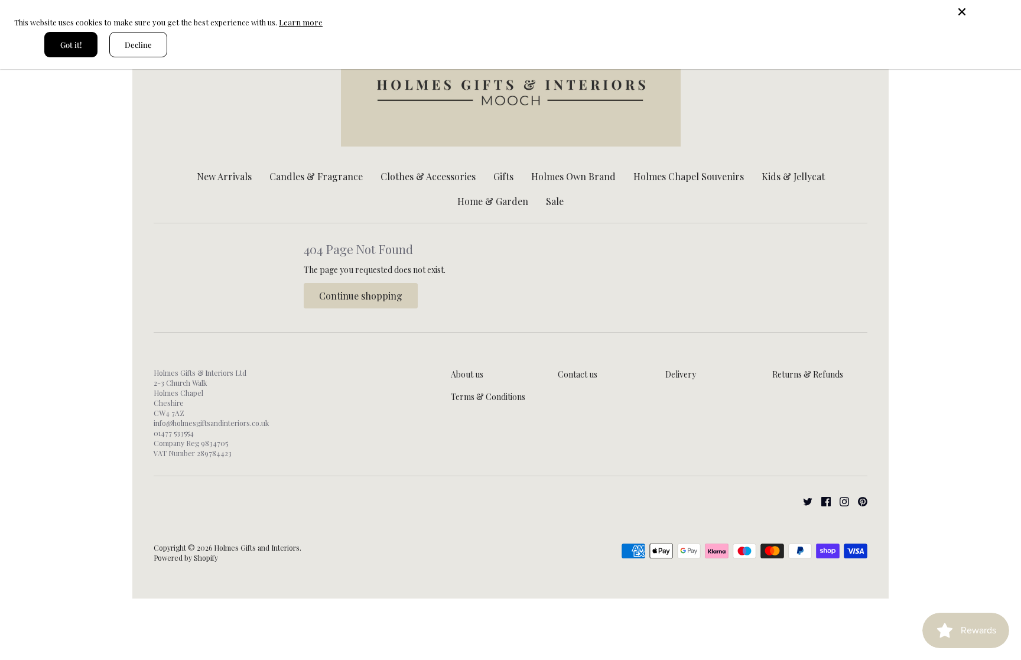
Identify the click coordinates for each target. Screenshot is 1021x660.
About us (467, 374)
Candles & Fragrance (316, 176)
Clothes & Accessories (428, 176)
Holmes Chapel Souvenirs (688, 176)
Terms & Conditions (488, 396)
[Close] (985, 12)
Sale (555, 201)
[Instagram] (840, 500)
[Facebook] (821, 500)
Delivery (680, 374)
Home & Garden (492, 201)
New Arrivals (224, 176)
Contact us (577, 374)
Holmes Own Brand (573, 176)
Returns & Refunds (807, 374)
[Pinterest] (858, 500)
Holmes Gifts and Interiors (257, 547)
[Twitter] (803, 500)
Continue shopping (360, 296)
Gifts (503, 176)
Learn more (301, 22)
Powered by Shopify (186, 558)
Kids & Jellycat (793, 176)
